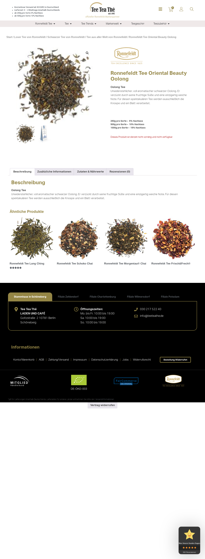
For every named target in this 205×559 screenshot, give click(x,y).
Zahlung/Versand (58, 359)
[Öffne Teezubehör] (168, 24)
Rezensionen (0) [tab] (120, 171)
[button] (160, 9)
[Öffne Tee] (71, 24)
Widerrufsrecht (142, 359)
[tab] (30, 296)
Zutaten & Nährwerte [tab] (90, 171)
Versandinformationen (104, 399)
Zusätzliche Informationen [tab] (54, 171)
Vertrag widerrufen (102, 405)
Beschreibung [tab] (22, 171)
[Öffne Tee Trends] (95, 24)
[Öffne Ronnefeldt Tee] (54, 24)
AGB (41, 359)
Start (9, 37)
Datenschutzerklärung (104, 359)
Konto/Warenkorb (23, 359)
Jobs (125, 359)
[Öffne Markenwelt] (120, 24)
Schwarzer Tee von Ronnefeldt (66, 37)
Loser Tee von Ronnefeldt (29, 37)
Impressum (80, 359)
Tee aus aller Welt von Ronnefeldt (106, 37)
